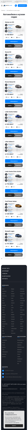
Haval (3, 302)
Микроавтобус (20, 347)
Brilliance (22, 288)
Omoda (12, 316)
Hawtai (12, 302)
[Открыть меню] (2, 5)
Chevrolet (22, 291)
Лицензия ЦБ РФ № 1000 (13, 396)
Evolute (12, 295)
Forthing (22, 298)
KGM (3, 309)
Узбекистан (5, 351)
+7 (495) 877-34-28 (9, 370)
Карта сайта (23, 388)
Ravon (3, 319)
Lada (3, 312)
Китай (3, 342)
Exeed (21, 295)
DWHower (4, 295)
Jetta (12, 307)
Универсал (19, 358)
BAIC (3, 288)
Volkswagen (14, 328)
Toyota (21, 326)
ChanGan (4, 291)
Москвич (13, 333)
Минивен (19, 349)
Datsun (12, 293)
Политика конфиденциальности (9, 388)
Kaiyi (21, 307)
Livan (21, 312)
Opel (21, 316)
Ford (12, 298)
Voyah (21, 328)
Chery (12, 291)
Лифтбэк (19, 344)
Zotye (3, 333)
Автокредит (5, 271)
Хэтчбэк (19, 361)
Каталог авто (5, 268)
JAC (12, 305)
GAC (3, 300)
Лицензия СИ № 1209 (16, 403)
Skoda (21, 319)
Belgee (12, 288)
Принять (14, 425)
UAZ (3, 328)
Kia (12, 309)
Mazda (12, 314)
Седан (18, 356)
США (3, 349)
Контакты (5, 278)
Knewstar (22, 309)
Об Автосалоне (6, 276)
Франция (4, 354)
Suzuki (12, 323)
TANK (3, 326)
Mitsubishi (22, 314)
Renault (13, 319)
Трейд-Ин (4, 273)
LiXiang (4, 314)
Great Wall (22, 300)
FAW (3, 298)
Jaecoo (21, 305)
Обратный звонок (22, 5)
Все (18, 363)
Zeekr (21, 330)
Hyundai (4, 305)
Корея (3, 344)
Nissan (3, 316)
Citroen (3, 293)
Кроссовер (19, 342)
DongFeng (22, 293)
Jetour (3, 307)
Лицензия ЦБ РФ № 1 (19, 398)
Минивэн (19, 351)
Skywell (3, 321)
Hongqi (21, 302)
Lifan (12, 312)
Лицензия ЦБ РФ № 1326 (8, 402)
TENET (12, 326)
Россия (4, 347)
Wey (3, 330)
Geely (12, 300)
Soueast (22, 321)
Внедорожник (20, 340)
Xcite (12, 330)
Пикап (18, 354)
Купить (10, 45)
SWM (21, 323)
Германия (4, 340)
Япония (4, 356)
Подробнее (18, 45)
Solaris (12, 321)
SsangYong (4, 323)
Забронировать (14, 41)
